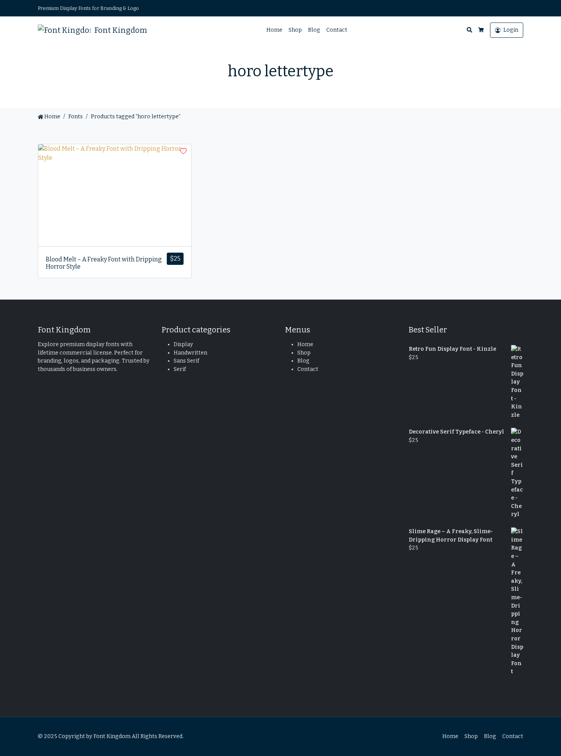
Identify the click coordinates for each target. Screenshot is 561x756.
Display (183, 344)
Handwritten (190, 353)
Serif (180, 369)
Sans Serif (186, 361)
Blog (314, 30)
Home (274, 30)
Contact (336, 30)
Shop (295, 30)
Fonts (75, 116)
